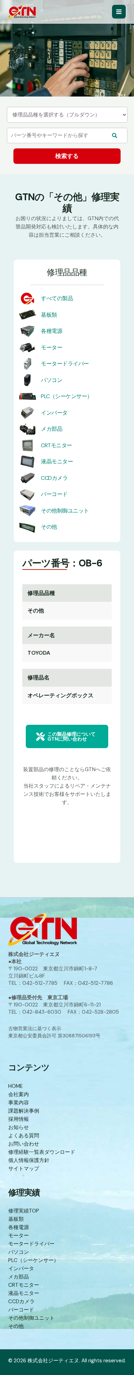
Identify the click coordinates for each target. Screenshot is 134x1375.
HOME (15, 1086)
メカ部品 (51, 428)
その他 (49, 526)
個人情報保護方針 (28, 1160)
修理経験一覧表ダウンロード (41, 1152)
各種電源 (51, 331)
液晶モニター (57, 461)
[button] (67, 736)
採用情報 (18, 1119)
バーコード (54, 494)
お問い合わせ (23, 1143)
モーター (51, 347)
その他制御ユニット (65, 510)
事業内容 (18, 1102)
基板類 (49, 314)
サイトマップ (23, 1168)
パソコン (51, 380)
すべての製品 (57, 298)
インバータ (54, 412)
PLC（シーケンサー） (66, 396)
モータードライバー (65, 363)
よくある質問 (23, 1135)
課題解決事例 (23, 1110)
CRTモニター (56, 445)
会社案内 (18, 1094)
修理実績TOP (23, 1210)
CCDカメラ (54, 478)
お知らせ (18, 1127)
